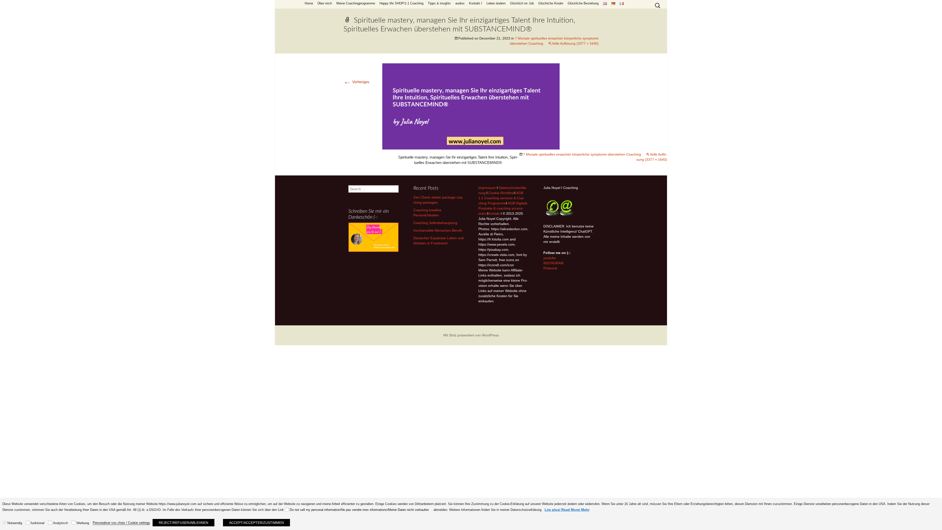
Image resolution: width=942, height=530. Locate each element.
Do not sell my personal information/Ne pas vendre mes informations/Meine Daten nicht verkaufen (359, 510)
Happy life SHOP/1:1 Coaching (401, 3)
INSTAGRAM (553, 263)
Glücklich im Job (522, 3)
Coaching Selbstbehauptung (435, 223)
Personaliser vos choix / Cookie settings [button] (121, 523)
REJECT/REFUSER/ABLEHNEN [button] (183, 523)
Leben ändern (496, 3)
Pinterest (550, 268)
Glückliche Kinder (550, 3)
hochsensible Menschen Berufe (437, 230)
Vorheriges (356, 82)
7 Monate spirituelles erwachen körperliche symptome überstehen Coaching (582, 154)
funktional (37, 523)
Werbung (83, 523)
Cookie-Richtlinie (501, 193)
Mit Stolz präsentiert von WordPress (471, 335)
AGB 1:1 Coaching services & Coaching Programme (501, 198)
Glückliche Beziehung (583, 3)
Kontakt (494, 213)
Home (309, 3)
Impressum (487, 188)
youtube (549, 258)
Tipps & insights (439, 3)
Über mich (324, 3)
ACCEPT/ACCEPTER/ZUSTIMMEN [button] (256, 523)
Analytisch (60, 523)
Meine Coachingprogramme (355, 3)
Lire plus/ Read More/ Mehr (567, 510)
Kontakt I (475, 3)
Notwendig (14, 523)
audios (460, 3)
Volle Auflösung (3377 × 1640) (575, 43)
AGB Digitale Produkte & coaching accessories (502, 208)
